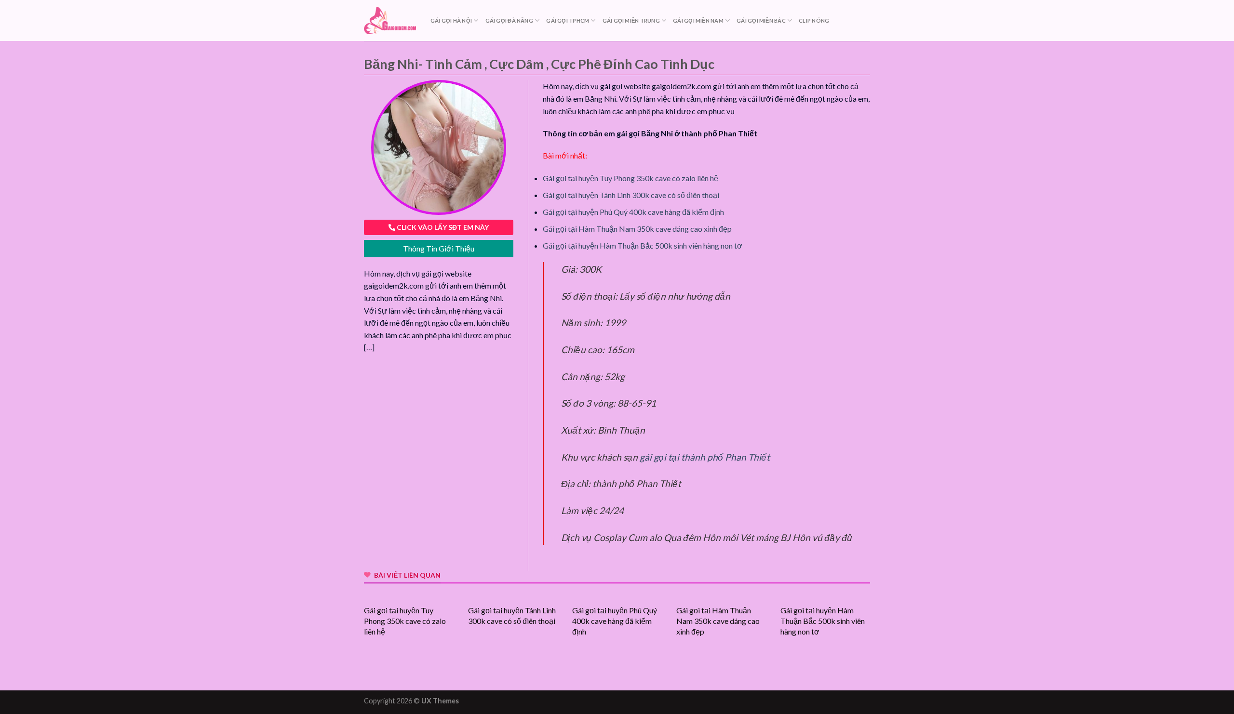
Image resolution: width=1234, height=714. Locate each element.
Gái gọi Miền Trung (631, 20)
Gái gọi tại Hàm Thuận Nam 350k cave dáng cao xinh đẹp (637, 228)
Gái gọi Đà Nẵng (509, 20)
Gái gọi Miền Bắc (761, 20)
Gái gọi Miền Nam (698, 20)
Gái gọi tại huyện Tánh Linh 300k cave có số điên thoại (631, 194)
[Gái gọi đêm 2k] (390, 20)
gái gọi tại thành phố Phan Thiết (705, 457)
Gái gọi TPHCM (567, 20)
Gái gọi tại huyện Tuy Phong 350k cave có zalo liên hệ (630, 178)
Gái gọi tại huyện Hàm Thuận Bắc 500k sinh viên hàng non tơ (642, 245)
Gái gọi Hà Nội (451, 20)
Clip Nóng (814, 20)
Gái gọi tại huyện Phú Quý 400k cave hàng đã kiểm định (633, 211)
